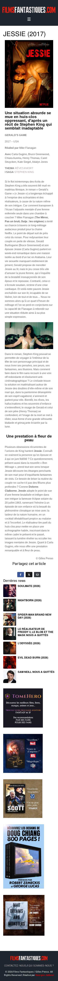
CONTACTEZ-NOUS (15, 965)
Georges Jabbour (44, 975)
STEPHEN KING (24, 172)
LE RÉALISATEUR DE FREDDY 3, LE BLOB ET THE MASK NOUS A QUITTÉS (35, 632)
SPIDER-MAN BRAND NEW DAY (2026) (34, 616)
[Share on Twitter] (29, 574)
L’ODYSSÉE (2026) (29, 643)
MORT (29, 168)
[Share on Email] (37, 574)
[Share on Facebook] (20, 574)
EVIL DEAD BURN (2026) (33, 657)
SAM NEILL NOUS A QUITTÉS (36, 672)
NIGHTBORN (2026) (30, 600)
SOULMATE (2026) (29, 586)
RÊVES (19, 168)
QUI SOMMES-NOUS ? (41, 965)
